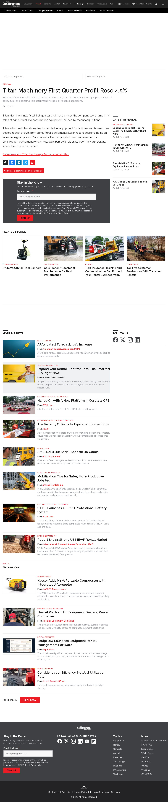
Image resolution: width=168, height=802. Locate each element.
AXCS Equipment (52, 456)
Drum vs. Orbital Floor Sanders (22, 268)
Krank (46, 429)
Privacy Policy (63, 213)
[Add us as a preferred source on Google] (32, 162)
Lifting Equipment (46, 536)
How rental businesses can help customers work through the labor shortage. (70, 686)
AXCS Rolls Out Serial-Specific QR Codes (130, 183)
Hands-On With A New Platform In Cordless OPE (130, 146)
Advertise (66, 792)
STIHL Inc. (48, 405)
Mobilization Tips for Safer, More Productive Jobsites (70, 478)
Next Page (29, 700)
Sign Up (25, 218)
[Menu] (162, 4)
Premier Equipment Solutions (58, 621)
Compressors (44, 577)
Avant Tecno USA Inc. (54, 681)
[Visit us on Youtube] (87, 741)
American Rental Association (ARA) (61, 349)
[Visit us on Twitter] (123, 339)
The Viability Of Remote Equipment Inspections (126, 165)
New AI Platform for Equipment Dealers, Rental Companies (73, 614)
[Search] (156, 4)
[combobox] (43, 76)
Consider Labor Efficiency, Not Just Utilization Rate (71, 674)
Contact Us (53, 792)
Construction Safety (48, 473)
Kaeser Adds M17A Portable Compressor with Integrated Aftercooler (71, 582)
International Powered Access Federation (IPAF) (68, 544)
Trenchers (132, 264)
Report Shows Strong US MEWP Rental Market (72, 540)
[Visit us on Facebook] (115, 339)
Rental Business (45, 341)
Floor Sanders (10, 264)
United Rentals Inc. (53, 485)
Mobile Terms (46, 213)
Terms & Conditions (99, 792)
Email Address (25, 191)
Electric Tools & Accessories (52, 397)
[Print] (5, 162)
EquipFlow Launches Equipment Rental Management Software (66, 643)
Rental (7, 84)
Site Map (115, 792)
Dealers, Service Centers (50, 609)
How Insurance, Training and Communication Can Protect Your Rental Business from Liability (103, 271)
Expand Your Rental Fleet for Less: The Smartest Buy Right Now (129, 130)
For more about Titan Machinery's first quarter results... (36, 154)
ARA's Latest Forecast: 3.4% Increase (64, 344)
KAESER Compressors (54, 589)
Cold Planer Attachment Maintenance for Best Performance (59, 271)
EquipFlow (48, 649)
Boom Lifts (43, 448)
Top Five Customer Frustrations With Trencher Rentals (144, 271)
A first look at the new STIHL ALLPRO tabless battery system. (68, 409)
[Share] (12, 162)
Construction (45, 669)
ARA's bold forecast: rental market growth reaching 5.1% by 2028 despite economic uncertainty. (73, 354)
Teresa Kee (11, 567)
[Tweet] (25, 162)
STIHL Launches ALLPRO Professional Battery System (71, 510)
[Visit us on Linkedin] (137, 339)
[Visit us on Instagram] (130, 339)
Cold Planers (50, 264)
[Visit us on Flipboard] (93, 741)
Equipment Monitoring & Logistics (55, 421)
